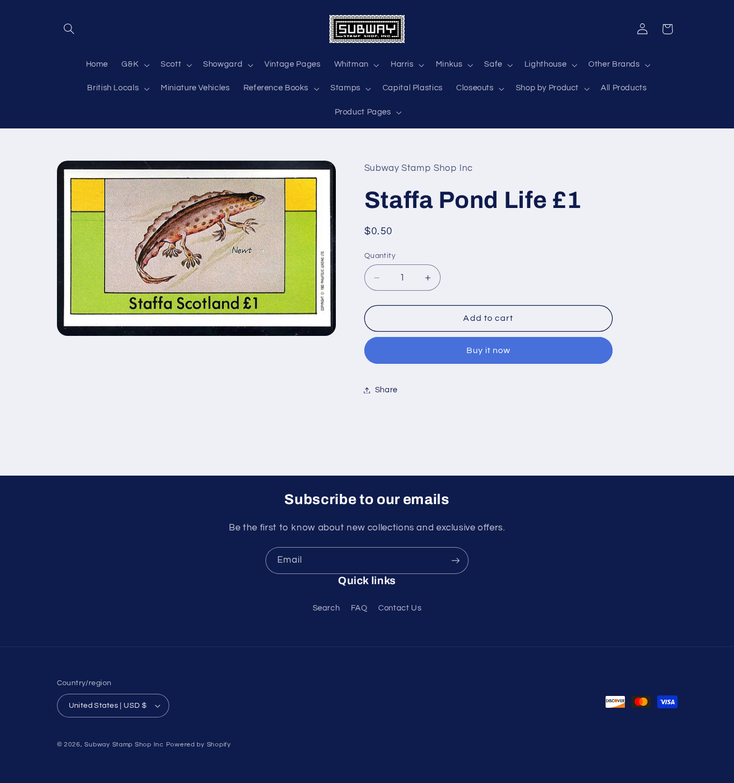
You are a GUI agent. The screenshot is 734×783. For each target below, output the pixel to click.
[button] (69, 29)
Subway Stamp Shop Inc (123, 745)
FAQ (359, 608)
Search (326, 608)
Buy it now (488, 350)
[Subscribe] (455, 560)
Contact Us (399, 608)
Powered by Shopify (198, 745)
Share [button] (386, 390)
